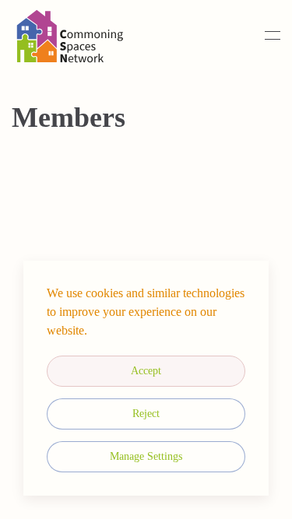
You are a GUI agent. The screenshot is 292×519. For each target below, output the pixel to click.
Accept (146, 371)
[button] (272, 35)
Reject (146, 413)
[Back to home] (70, 35)
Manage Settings (146, 456)
